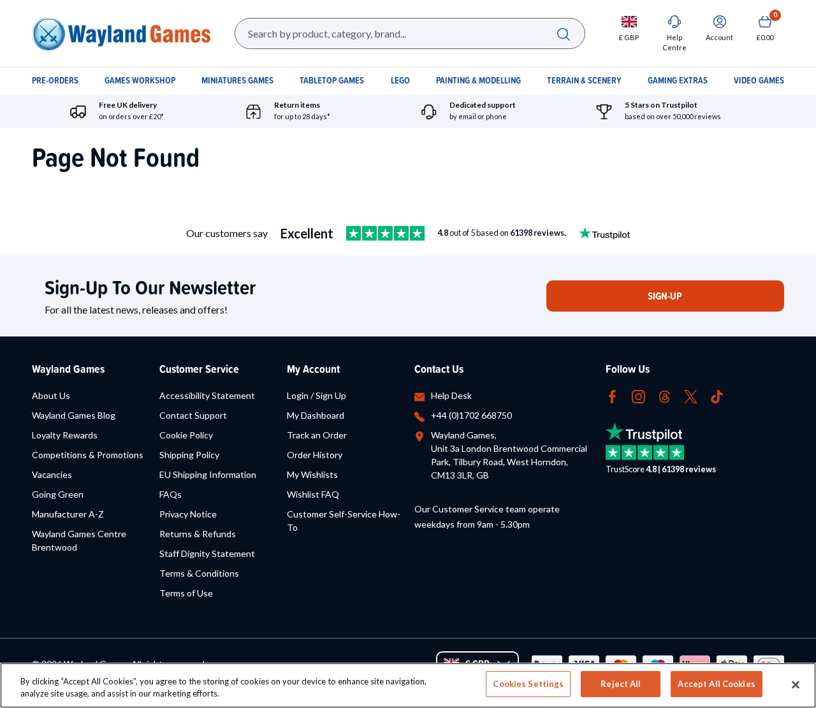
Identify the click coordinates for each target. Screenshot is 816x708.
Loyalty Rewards (65, 435)
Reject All (621, 684)
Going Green (58, 494)
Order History (314, 454)
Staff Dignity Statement (207, 553)
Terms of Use (186, 593)
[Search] (563, 33)
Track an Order (317, 435)
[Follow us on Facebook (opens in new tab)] (612, 395)
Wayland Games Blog (73, 415)
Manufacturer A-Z (68, 514)
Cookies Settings (528, 684)
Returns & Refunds (197, 533)
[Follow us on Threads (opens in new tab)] (664, 395)
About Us (51, 395)
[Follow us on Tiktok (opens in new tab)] (717, 395)
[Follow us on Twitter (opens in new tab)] (690, 395)
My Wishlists (312, 474)
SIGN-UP (665, 296)
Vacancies (52, 474)
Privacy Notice (188, 514)
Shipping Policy (189, 454)
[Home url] (121, 33)
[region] (408, 685)
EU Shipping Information (207, 474)
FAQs (170, 494)
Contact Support (193, 415)
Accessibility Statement (207, 395)
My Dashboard (315, 415)
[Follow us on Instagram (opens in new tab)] (638, 395)
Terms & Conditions (199, 573)
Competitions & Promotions (87, 454)
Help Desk (451, 395)
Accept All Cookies (716, 684)
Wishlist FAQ (313, 494)
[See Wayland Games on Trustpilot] (385, 233)
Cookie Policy (186, 435)
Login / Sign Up (316, 395)
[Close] (796, 684)
